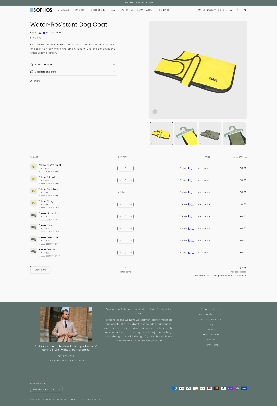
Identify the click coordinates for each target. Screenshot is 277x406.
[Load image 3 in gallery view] (210, 133)
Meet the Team (211, 334)
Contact (211, 329)
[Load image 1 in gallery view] (161, 133)
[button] (64, 10)
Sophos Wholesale (46, 399)
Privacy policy (77, 399)
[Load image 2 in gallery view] (185, 133)
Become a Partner (211, 309)
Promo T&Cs (211, 344)
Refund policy (63, 399)
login (42, 32)
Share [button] (37, 80)
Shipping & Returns (211, 319)
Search (211, 339)
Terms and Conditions (211, 314)
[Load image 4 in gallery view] (234, 133)
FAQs (211, 324)
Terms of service (93, 399)
